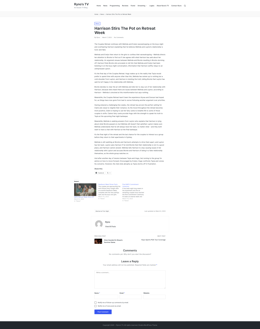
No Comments (119, 37)
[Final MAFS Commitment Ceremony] (134, 192)
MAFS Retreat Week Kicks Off (84, 197)
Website (146, 293)
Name (97, 293)
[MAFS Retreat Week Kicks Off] (85, 189)
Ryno (107, 222)
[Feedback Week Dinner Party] (110, 191)
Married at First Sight (102, 211)
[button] (110, 226)
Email (122, 293)
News (97, 23)
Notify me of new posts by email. (109, 306)
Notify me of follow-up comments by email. (113, 302)
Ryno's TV (81, 4)
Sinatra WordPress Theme (147, 325)
